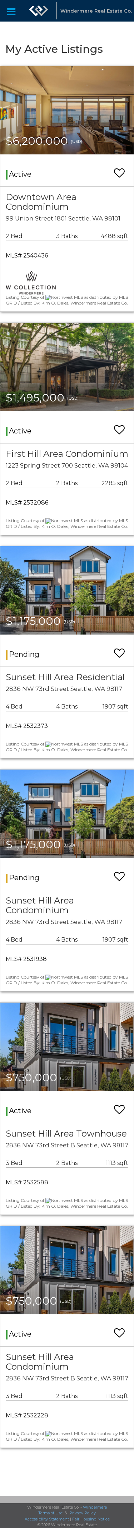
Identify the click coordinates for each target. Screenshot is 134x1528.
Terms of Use (50, 1512)
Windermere (95, 1507)
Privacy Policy (82, 1512)
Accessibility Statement (47, 1519)
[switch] (119, 170)
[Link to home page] (38, 11)
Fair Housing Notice (91, 1519)
